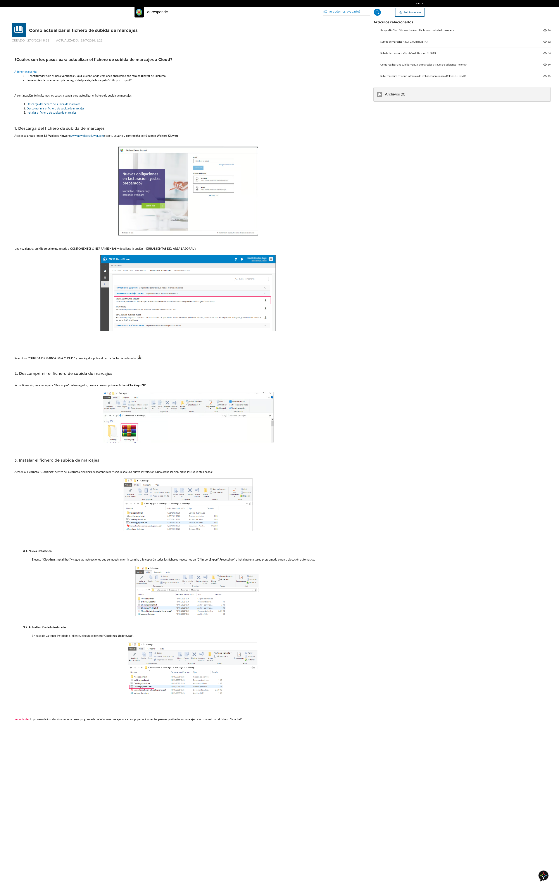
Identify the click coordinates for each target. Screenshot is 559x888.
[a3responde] (139, 12)
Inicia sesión (412, 12)
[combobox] (346, 12)
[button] (377, 12)
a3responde (157, 12)
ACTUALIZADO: (67, 40)
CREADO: (19, 40)
